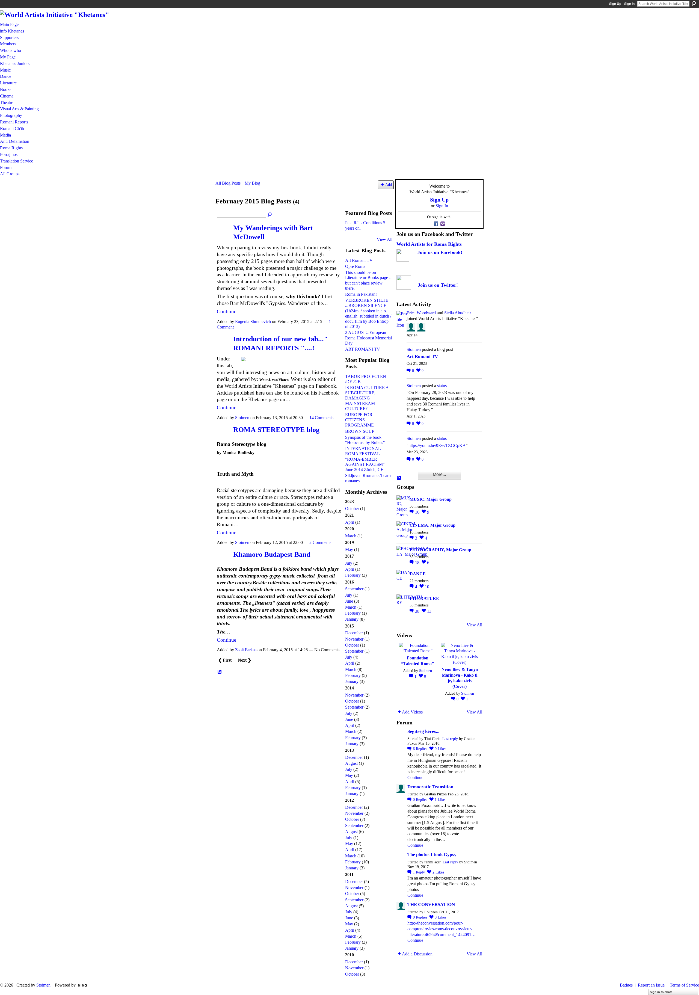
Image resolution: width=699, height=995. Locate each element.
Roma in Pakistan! (361, 294)
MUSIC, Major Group (431, 499)
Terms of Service (684, 985)
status (442, 385)
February (353, 575)
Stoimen (242, 417)
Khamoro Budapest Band (271, 554)
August (351, 763)
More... (439, 474)
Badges (626, 985)
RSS (219, 672)
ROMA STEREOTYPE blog (276, 430)
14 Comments (321, 417)
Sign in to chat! (661, 992)
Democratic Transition (430, 786)
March (350, 536)
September (354, 589)
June (349, 601)
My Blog (252, 183)
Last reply (450, 739)
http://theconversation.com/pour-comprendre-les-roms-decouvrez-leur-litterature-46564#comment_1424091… (441, 929)
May (349, 549)
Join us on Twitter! (438, 285)
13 (429, 611)
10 (427, 586)
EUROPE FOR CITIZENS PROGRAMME (359, 419)
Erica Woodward (421, 312)
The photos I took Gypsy (432, 854)
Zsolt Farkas (245, 649)
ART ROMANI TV (362, 349)
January (352, 619)
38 (417, 611)
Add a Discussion (417, 954)
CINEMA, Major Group (432, 525)
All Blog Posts (228, 183)
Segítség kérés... (423, 731)
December (354, 632)
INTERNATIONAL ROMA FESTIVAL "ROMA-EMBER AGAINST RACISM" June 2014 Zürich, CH (365, 459)
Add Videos (412, 712)
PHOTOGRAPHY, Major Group (440, 549)
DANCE (418, 573)
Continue (226, 311)
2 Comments (320, 542)
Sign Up (615, 4)
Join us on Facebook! (439, 252)
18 (417, 562)
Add (388, 184)
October (352, 508)
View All (384, 239)
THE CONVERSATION (431, 904)
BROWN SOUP (359, 431)
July (348, 563)
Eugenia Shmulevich (253, 321)
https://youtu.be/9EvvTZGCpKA (437, 445)
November (354, 639)
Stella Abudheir (457, 312)
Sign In (629, 4)
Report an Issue (651, 985)
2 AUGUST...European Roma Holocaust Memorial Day (368, 337)
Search (694, 3)
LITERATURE (424, 598)
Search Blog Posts (270, 214)
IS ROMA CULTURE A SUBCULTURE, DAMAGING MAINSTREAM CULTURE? (367, 398)
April (349, 522)
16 (417, 512)
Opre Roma (355, 266)
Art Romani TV (359, 260)
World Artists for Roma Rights (429, 244)
